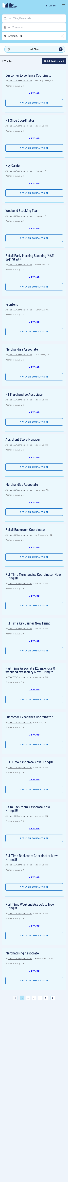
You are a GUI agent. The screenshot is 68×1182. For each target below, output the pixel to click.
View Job (34, 93)
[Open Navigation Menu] (63, 5)
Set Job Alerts (52, 61)
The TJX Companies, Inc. (20, 80)
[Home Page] (11, 5)
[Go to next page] (52, 998)
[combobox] (37, 18)
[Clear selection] (63, 36)
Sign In (51, 5)
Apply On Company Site (34, 103)
